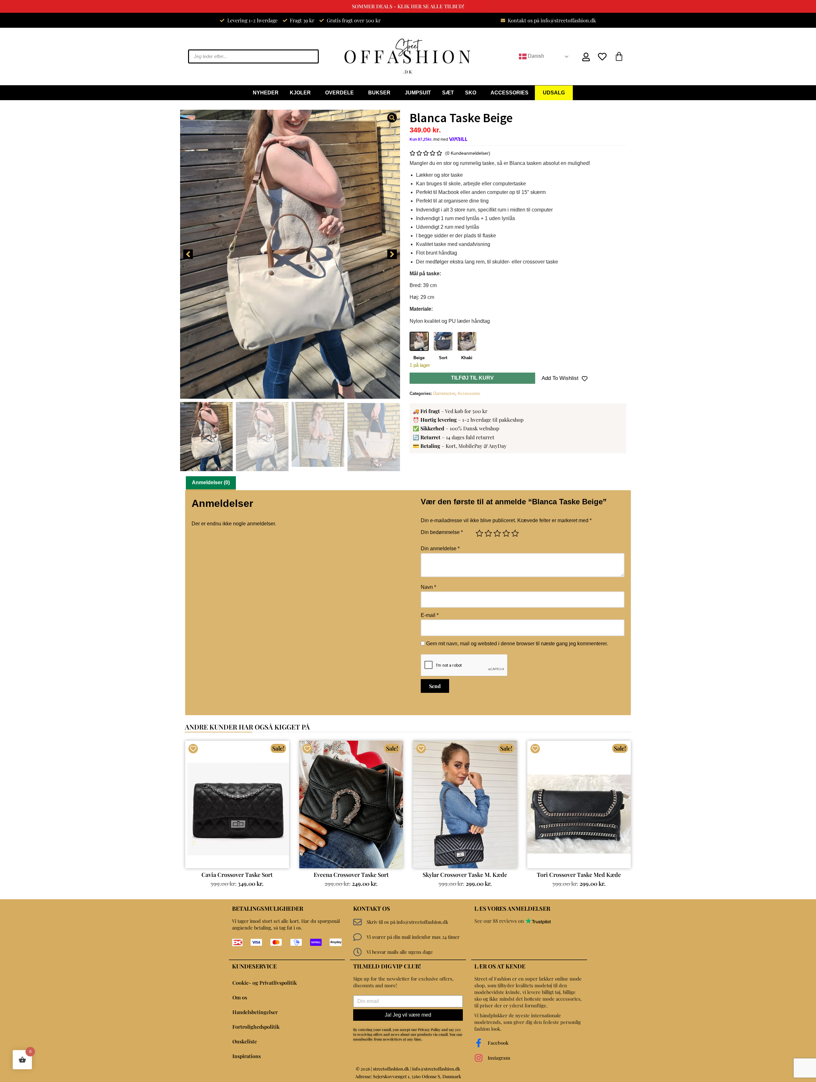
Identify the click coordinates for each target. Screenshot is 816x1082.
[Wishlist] (603, 56)
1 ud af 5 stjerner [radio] (479, 533)
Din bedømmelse (442, 532)
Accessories (509, 92)
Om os (239, 997)
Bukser (379, 92)
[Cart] (619, 56)
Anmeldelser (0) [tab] (211, 482)
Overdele (339, 92)
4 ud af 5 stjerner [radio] (506, 533)
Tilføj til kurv (472, 378)
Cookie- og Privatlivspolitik (264, 982)
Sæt (448, 92)
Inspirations (246, 1056)
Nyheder (266, 92)
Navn (428, 587)
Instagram (499, 1058)
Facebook (498, 1043)
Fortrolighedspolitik (256, 1026)
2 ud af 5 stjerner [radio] (488, 533)
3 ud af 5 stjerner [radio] (497, 533)
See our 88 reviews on (499, 920)
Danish (535, 56)
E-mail (430, 615)
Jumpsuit (418, 92)
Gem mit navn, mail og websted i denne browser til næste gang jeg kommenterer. (517, 643)
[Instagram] (478, 1058)
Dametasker (444, 393)
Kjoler (300, 92)
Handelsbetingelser (255, 1012)
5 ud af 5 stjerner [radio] (515, 533)
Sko (470, 92)
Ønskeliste (244, 1041)
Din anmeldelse (440, 548)
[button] (188, 254)
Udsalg (554, 92)
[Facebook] (478, 1043)
